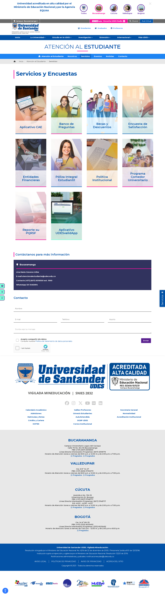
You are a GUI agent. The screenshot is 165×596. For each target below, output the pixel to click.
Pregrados (77, 456)
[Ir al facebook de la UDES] (65, 403)
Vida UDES (143, 37)
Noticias (110, 56)
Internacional (123, 37)
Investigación (85, 37)
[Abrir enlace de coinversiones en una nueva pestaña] (144, 583)
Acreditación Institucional (129, 417)
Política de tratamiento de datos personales (53, 341)
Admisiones (36, 413)
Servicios (85, 56)
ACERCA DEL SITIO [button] (114, 561)
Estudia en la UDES (61, 37)
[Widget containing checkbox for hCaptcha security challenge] (32, 348)
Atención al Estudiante (52, 56)
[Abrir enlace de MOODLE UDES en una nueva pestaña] (36, 583)
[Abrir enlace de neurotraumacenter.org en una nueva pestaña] (113, 583)
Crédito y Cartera (36, 420)
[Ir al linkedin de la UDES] (99, 403)
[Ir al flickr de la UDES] (93, 403)
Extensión (104, 37)
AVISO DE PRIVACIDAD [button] (91, 561)
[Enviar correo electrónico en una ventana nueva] (100, 556)
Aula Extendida (83, 417)
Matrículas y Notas (36, 417)
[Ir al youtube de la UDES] (86, 403)
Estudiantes (85, 28)
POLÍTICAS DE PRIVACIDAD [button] (63, 561)
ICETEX (36, 424)
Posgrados (90, 456)
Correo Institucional (82, 424)
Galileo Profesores (82, 410)
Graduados (102, 28)
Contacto (122, 56)
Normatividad (129, 413)
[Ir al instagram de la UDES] (72, 403)
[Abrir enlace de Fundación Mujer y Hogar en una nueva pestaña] (82, 583)
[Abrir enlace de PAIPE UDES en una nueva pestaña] (21, 583)
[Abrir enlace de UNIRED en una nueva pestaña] (67, 583)
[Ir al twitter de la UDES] (79, 403)
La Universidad (37, 37)
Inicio (17, 37)
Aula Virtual (146, 21)
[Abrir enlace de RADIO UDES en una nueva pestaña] (52, 583)
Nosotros (72, 56)
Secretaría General (129, 410)
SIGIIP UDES (82, 420)
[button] (5, 591)
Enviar (146, 341)
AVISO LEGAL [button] (40, 561)
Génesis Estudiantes (82, 413)
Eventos (98, 56)
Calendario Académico (36, 410)
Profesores (118, 28)
